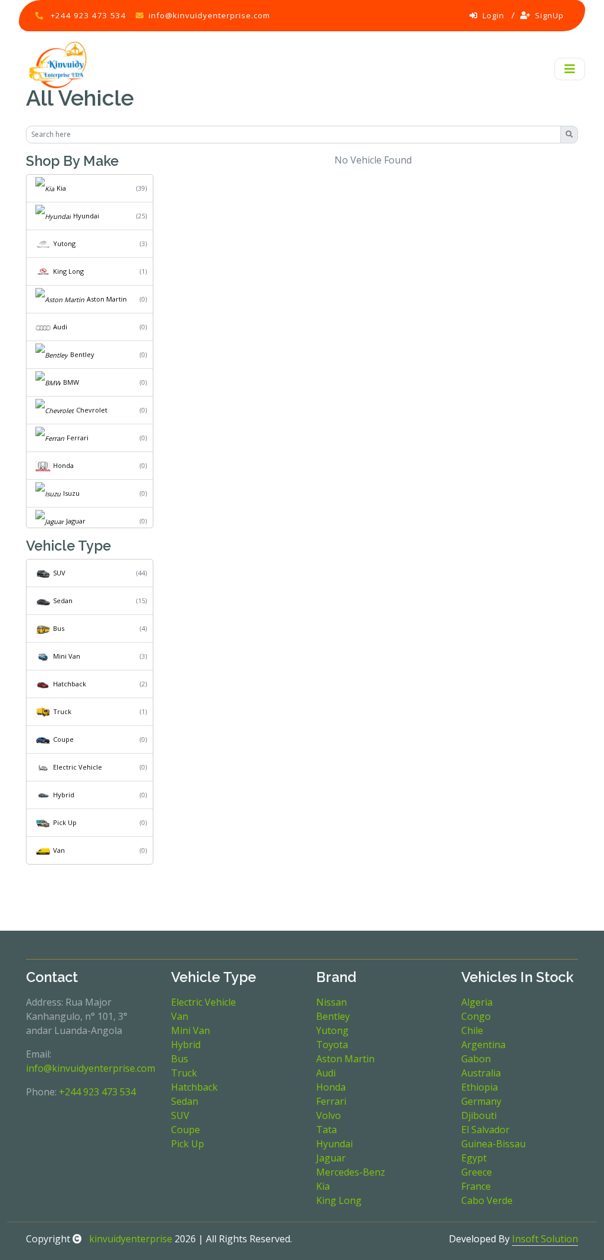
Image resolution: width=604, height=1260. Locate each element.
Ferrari (77, 437)
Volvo (328, 1115)
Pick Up (65, 822)
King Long (68, 271)
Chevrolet (91, 409)
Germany (481, 1101)
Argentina (483, 1044)
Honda (63, 465)
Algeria (477, 1002)
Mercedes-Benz (350, 1172)
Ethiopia (479, 1087)
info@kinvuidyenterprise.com (209, 15)
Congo (476, 1016)
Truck (62, 711)
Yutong (64, 243)
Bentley (82, 354)
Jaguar (76, 520)
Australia (481, 1072)
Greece (476, 1172)
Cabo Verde (487, 1200)
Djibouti (479, 1115)
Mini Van (66, 656)
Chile (472, 1030)
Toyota (332, 1044)
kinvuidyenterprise (129, 1238)
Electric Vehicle (77, 766)
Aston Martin (107, 298)
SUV (59, 572)
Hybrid (63, 794)
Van (59, 850)
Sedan (63, 600)
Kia (61, 188)
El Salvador (485, 1129)
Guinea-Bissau (493, 1143)
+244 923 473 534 (88, 15)
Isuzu (71, 493)
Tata (326, 1129)
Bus (58, 628)
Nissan (331, 1002)
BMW (71, 382)
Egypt (474, 1157)
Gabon (476, 1058)
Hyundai (86, 215)
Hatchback (69, 683)
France (476, 1186)
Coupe (63, 739)
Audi (60, 326)
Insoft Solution (545, 1238)
